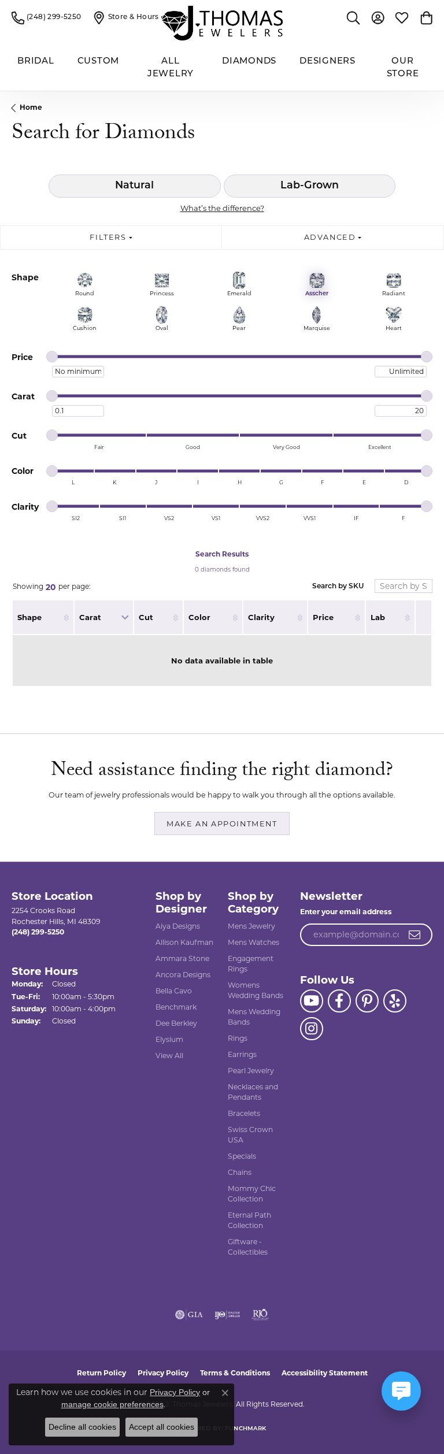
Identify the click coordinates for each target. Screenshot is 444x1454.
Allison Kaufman (184, 942)
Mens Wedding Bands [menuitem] (254, 1016)
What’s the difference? (222, 208)
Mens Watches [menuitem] (253, 942)
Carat (90, 617)
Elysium (169, 1039)
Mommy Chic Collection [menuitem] (252, 1193)
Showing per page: (52, 587)
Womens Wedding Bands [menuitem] (255, 990)
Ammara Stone (182, 958)
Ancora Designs (183, 974)
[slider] (52, 356)
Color (199, 617)
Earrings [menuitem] (242, 1054)
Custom (98, 61)
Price (323, 617)
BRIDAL (35, 61)
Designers (327, 61)
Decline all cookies (82, 1426)
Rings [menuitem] (237, 1038)
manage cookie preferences (112, 1404)
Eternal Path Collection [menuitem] (249, 1220)
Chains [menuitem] (239, 1172)
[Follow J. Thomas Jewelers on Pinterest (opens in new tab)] (367, 1000)
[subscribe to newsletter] (415, 935)
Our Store (403, 68)
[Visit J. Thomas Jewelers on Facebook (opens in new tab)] (339, 1000)
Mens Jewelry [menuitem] (251, 926)
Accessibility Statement (325, 1372)
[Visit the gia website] (189, 1314)
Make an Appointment (221, 823)
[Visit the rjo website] (260, 1314)
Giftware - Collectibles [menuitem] (248, 1246)
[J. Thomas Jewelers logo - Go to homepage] (222, 23)
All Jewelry (170, 68)
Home (31, 107)
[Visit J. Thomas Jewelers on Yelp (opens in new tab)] (394, 1000)
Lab (378, 617)
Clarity (261, 617)
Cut (146, 617)
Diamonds (249, 61)
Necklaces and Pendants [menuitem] (253, 1091)
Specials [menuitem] (242, 1156)
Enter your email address (346, 911)
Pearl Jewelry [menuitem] (251, 1070)
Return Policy (101, 1372)
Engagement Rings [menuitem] (250, 963)
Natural (134, 186)
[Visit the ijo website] (227, 1314)
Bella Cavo (174, 990)
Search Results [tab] (222, 554)
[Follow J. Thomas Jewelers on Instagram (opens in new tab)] (311, 1028)
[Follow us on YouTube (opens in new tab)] (311, 1000)
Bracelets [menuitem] (244, 1113)
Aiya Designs (178, 926)
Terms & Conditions (235, 1372)
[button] (353, 17)
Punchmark (245, 1429)
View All (169, 1055)
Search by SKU (338, 586)
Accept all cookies (161, 1426)
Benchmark (176, 1007)
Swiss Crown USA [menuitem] (250, 1134)
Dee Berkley (176, 1023)
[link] (47, 17)
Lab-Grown (309, 186)
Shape (29, 617)
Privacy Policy (163, 1372)
